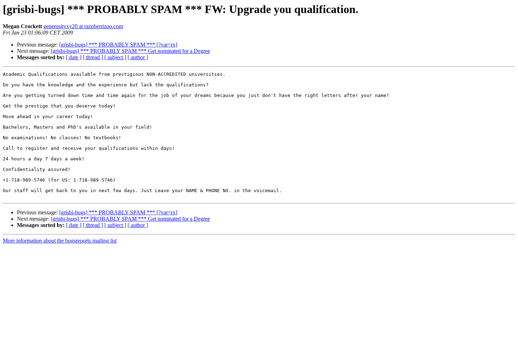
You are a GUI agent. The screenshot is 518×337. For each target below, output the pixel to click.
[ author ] (138, 57)
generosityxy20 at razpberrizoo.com (83, 26)
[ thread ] (93, 57)
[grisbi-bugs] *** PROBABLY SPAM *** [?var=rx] (118, 45)
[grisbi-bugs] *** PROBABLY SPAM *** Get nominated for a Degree (130, 51)
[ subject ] (115, 57)
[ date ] (73, 57)
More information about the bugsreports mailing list (60, 241)
